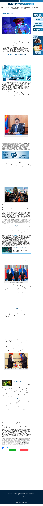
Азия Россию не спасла (17, 381)
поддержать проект (12, 449)
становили (16, 340)
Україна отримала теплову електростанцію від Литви (37, 7)
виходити (23, 207)
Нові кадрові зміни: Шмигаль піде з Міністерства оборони (5, 7)
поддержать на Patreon (24, 449)
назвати (9, 286)
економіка (12, 16)
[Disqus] (16, 461)
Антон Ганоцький (4, 11)
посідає (23, 165)
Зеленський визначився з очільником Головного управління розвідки (16, 8)
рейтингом (13, 56)
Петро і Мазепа (3, 1)
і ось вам (28, 498)
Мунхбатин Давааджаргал (16, 350)
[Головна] (20, 1)
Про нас (41, 0)
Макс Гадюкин (14, 384)
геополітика (9, 16)
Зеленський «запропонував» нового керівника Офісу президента (27, 8)
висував (24, 393)
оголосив (21, 324)
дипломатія (6, 16)
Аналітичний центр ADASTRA (8, 35)
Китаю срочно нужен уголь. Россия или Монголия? (20, 248)
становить (15, 235)
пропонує (20, 389)
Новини (35, 0)
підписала (6, 347)
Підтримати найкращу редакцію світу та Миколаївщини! (21, 496)
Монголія (4, 16)
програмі (10, 209)
